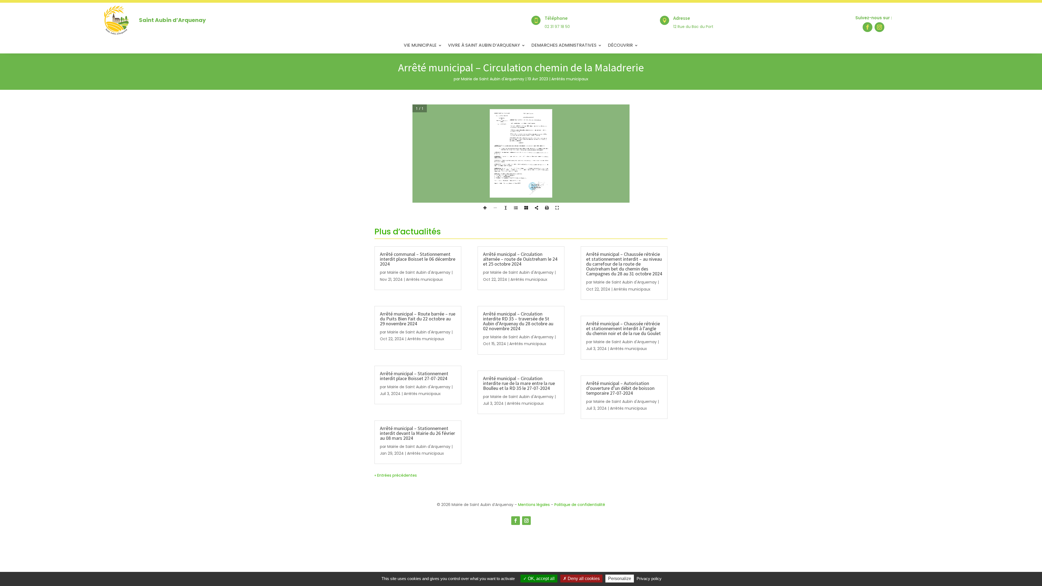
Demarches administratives (563, 45)
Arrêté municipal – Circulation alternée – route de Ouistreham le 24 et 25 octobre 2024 (520, 259)
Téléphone (556, 18)
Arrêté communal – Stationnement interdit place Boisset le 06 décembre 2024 (417, 259)
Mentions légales (534, 504)
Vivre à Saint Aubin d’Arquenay (484, 45)
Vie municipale (420, 45)
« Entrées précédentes (395, 475)
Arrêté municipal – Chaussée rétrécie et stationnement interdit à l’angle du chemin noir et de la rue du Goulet (623, 328)
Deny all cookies (583, 578)
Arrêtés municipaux (569, 79)
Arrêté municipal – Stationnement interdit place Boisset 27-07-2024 (414, 375)
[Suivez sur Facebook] (867, 27)
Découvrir (620, 45)
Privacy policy (649, 578)
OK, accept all (541, 578)
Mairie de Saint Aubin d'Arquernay (492, 79)
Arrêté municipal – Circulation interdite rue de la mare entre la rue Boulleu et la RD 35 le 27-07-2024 (519, 383)
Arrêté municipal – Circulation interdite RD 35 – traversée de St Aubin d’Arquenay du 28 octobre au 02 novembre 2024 (518, 321)
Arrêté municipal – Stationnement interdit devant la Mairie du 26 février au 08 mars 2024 (417, 433)
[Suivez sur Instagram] (879, 27)
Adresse (681, 18)
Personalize (619, 578)
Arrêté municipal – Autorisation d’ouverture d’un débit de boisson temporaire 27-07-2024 (620, 388)
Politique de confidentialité (579, 504)
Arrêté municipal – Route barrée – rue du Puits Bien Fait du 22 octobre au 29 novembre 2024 (417, 319)
